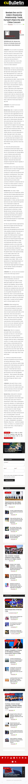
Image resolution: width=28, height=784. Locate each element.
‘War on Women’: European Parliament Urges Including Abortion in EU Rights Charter (13, 557)
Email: (15, 468)
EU (18, 432)
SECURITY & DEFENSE (9, 694)
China (16, 432)
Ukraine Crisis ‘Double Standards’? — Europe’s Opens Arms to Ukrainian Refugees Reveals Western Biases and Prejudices (16, 567)
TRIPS (17, 436)
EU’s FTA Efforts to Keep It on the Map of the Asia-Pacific (16, 624)
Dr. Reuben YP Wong (13, 612)
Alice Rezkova (13, 619)
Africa (12, 432)
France (21, 432)
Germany (8, 434)
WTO (22, 436)
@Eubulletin (10, 24)
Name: (5, 468)
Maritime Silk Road (7, 436)
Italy (21, 434)
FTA (4, 434)
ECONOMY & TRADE (9, 640)
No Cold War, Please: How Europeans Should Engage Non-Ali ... (13, 451)
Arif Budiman (13, 627)
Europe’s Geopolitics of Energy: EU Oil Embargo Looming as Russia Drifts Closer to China (13, 652)
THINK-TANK (6, 444)
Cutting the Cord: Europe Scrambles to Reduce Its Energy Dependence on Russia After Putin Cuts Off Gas (16, 670)
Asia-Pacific (8, 600)
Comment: (6, 462)
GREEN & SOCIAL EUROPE (10, 546)
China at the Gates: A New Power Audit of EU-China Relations (12, 775)
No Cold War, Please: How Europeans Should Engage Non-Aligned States (16, 529)
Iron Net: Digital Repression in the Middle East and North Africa (16, 512)
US (19, 436)
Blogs (14, 438)
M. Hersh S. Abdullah (15, 633)
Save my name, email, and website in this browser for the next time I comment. (13, 476)
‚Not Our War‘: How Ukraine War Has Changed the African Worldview (16, 536)
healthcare (12, 434)
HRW (16, 434)
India (19, 434)
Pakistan (14, 436)
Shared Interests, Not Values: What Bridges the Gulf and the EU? (13, 504)
